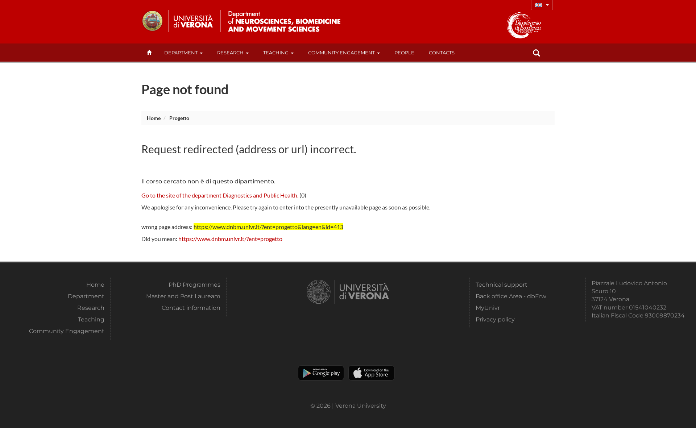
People (404, 52)
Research (230, 52)
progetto (179, 118)
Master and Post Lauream (183, 296)
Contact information (191, 307)
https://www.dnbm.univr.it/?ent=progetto (230, 238)
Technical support (501, 284)
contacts (442, 52)
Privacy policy (495, 319)
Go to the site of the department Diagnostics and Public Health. (219, 195)
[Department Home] (282, 21)
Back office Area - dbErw (511, 296)
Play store (321, 373)
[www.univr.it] (177, 21)
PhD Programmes (194, 284)
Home (154, 118)
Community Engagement (341, 52)
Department (181, 52)
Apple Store (371, 373)
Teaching (276, 52)
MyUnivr (488, 307)
